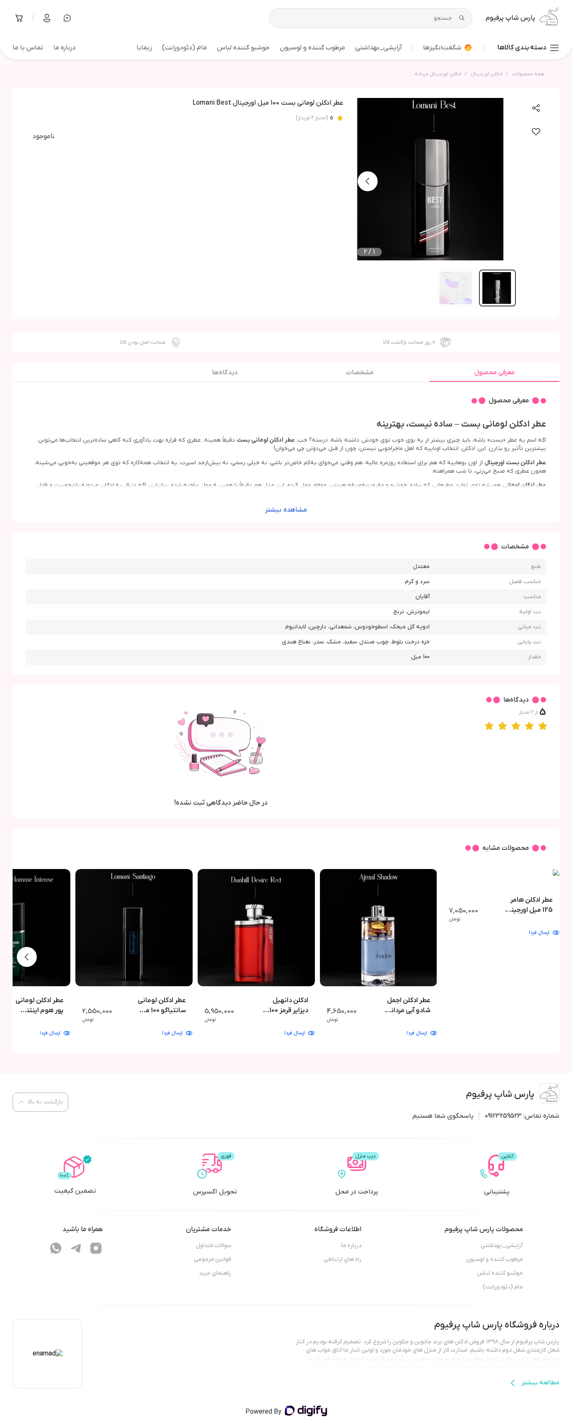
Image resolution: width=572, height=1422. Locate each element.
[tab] (494, 375)
